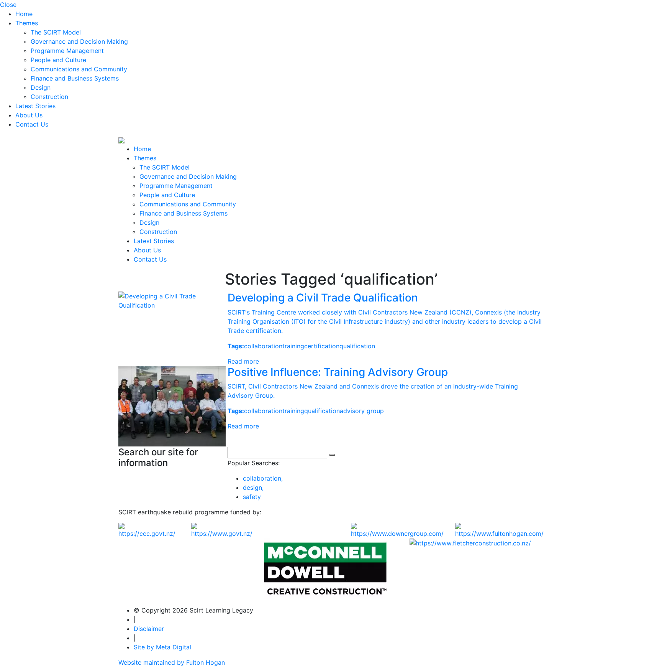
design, (253, 487)
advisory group (362, 411)
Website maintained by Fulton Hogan (171, 662)
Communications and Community (79, 69)
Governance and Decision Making (79, 41)
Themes (26, 23)
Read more (243, 361)
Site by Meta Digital (162, 647)
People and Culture (58, 60)
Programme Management (67, 50)
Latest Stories (35, 106)
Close (8, 4)
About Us (29, 115)
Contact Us (31, 124)
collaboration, (263, 478)
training (293, 346)
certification (321, 346)
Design (41, 87)
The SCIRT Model (56, 32)
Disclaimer (149, 628)
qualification (357, 346)
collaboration (263, 346)
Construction (49, 96)
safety (252, 497)
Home (24, 14)
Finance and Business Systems (75, 78)
